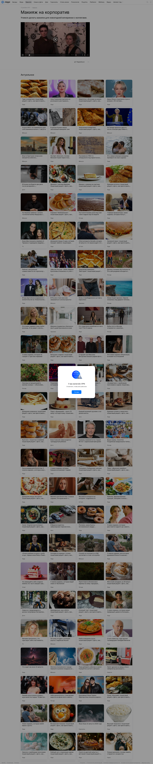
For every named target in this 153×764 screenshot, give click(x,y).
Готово (76, 392)
